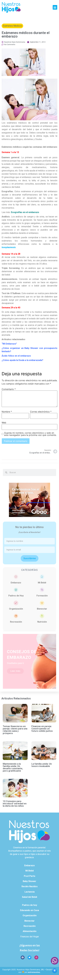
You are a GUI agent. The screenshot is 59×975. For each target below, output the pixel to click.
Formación (42, 595)
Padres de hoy (29, 905)
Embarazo (16, 582)
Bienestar (42, 608)
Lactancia (30, 891)
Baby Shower (29, 881)
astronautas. (34, 972)
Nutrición (42, 622)
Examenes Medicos (12, 26)
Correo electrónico (40, 412)
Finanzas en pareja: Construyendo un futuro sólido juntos (42, 728)
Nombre (7, 412)
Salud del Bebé (29, 897)
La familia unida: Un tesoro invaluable (41, 764)
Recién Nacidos (30, 886)
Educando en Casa (29, 910)
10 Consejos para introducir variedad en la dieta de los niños (14, 803)
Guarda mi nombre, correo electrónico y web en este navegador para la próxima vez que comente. (30, 434)
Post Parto (29, 876)
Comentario (9, 389)
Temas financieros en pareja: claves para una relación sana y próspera (15, 730)
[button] (55, 7)
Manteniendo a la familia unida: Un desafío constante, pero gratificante (13, 767)
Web (4, 422)
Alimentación (29, 931)
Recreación (16, 622)
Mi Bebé (42, 582)
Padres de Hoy (16, 595)
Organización (16, 608)
